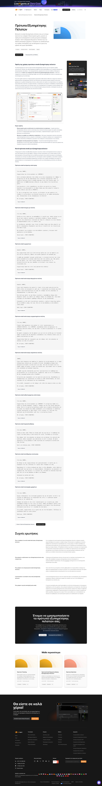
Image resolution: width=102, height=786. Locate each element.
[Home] (15, 14)
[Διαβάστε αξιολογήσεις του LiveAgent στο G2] (56, 761)
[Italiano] (67, 774)
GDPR (72, 781)
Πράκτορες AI (28, 9)
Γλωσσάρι (60, 737)
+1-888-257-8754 (21, 763)
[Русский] (86, 774)
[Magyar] (64, 774)
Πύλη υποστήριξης (31, 734)
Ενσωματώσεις (18, 742)
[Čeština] (43, 774)
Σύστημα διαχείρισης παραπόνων (79, 748)
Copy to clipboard (21, 201)
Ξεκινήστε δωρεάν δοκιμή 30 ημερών (22, 718)
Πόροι (40, 9)
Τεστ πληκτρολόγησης (62, 744)
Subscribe (84, 761)
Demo (16, 735)
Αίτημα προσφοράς (31, 744)
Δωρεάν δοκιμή (66, 9)
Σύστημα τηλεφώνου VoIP (78, 739)
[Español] (54, 774)
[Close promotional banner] (100, 2)
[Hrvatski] (62, 774)
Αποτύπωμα (45, 744)
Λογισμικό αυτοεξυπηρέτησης (79, 742)
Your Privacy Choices (67, 783)
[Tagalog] (63, 776)
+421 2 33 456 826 (21, 761)
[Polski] (79, 774)
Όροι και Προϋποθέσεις (45, 781)
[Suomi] (58, 774)
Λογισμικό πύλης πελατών (78, 750)
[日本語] (69, 774)
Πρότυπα (60, 742)
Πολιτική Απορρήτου (65, 781)
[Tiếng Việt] (65, 776)
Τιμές (16, 737)
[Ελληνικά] (50, 774)
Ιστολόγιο (60, 734)
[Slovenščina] (59, 776)
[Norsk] (77, 774)
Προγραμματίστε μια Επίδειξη (32, 54)
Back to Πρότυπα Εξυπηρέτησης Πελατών (25, 524)
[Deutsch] (47, 774)
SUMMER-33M (20, 5)
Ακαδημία (60, 739)
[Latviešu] (73, 774)
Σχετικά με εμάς (46, 734)
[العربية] (39, 774)
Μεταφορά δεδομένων (32, 737)
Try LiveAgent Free (77, 74)
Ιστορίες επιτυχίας (46, 739)
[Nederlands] (75, 774)
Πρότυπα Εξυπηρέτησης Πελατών (25, 14)
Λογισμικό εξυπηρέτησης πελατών (80, 737)
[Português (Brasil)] (81, 774)
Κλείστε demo (35, 718)
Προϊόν (35, 9)
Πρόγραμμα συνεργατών (48, 742)
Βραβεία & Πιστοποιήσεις (48, 737)
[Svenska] (61, 776)
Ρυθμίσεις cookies (55, 783)
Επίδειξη (73, 9)
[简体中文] (68, 776)
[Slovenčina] (57, 776)
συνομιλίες (66, 560)
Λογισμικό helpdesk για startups (79, 753)
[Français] (60, 774)
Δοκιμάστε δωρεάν (41, 524)
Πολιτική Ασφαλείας (55, 781)
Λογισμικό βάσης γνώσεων (78, 734)
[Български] (41, 774)
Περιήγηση (17, 745)
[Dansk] (45, 774)
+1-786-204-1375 (20, 765)
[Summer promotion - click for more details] (51, 3)
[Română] (84, 774)
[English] (52, 774)
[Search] (60, 10)
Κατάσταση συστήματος (32, 739)
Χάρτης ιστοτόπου (79, 781)
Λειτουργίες (17, 740)
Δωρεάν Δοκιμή (19, 54)
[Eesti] (56, 774)
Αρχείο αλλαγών (31, 742)
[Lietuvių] (71, 774)
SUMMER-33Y (31, 5)
